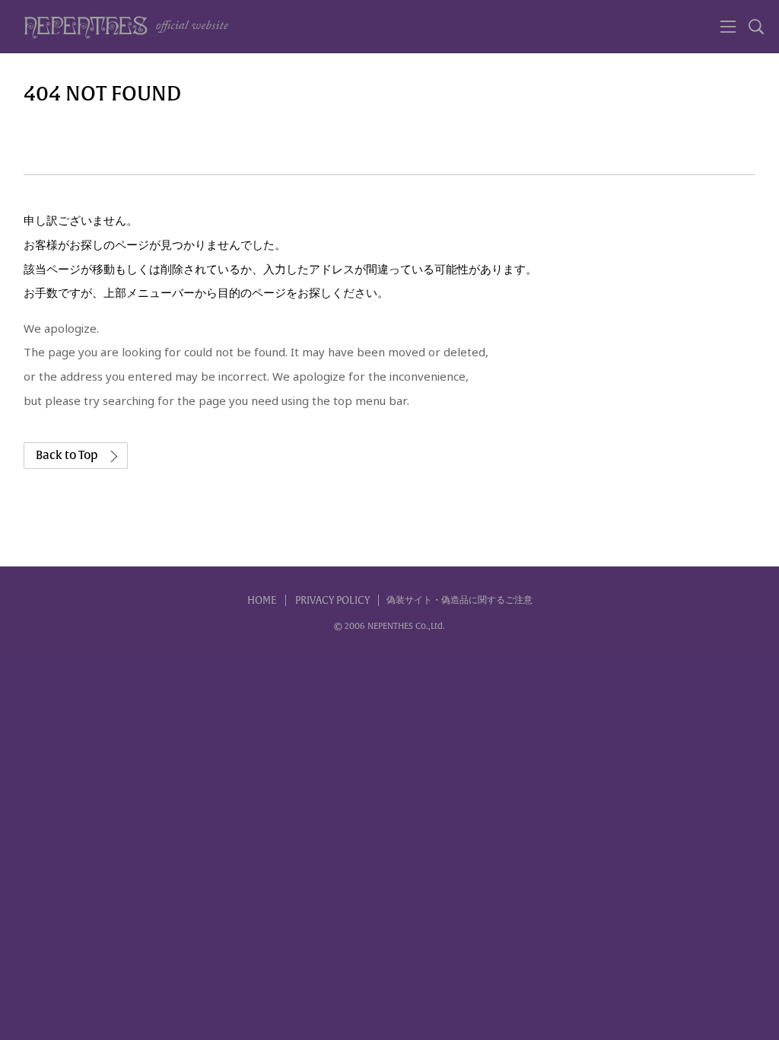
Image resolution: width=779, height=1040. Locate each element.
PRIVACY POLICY (332, 600)
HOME (262, 600)
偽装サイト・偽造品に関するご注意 (459, 600)
